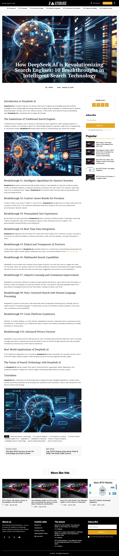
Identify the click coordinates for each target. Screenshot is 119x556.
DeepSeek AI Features (38, 438)
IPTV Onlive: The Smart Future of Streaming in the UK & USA (104, 144)
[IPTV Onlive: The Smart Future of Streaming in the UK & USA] (90, 144)
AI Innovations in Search (57, 436)
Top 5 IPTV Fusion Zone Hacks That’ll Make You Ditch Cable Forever (62, 452)
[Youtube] (19, 537)
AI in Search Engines (40, 436)
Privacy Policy (107, 130)
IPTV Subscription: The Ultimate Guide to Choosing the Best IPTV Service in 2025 (68, 542)
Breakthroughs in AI (12, 438)
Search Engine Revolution (37, 441)
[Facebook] (94, 105)
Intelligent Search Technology (15, 441)
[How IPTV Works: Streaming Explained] (90, 169)
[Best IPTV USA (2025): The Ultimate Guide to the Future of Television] (90, 161)
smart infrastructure (55, 441)
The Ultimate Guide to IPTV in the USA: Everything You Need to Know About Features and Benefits (105, 153)
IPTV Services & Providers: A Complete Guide (105, 177)
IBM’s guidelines (72, 251)
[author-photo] (3, 505)
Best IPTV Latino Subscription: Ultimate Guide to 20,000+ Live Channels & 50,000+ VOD (69, 533)
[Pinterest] (102, 105)
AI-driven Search (74, 436)
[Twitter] (98, 105)
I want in (99, 125)
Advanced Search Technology (20, 436)
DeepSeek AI (25, 438)
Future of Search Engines (57, 438)
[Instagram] (9, 537)
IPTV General (58, 529)
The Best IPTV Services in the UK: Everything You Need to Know (20, 452)
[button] (114, 3)
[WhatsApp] (107, 105)
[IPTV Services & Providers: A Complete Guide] (90, 177)
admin (51, 87)
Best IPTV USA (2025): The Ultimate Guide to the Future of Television (105, 161)
